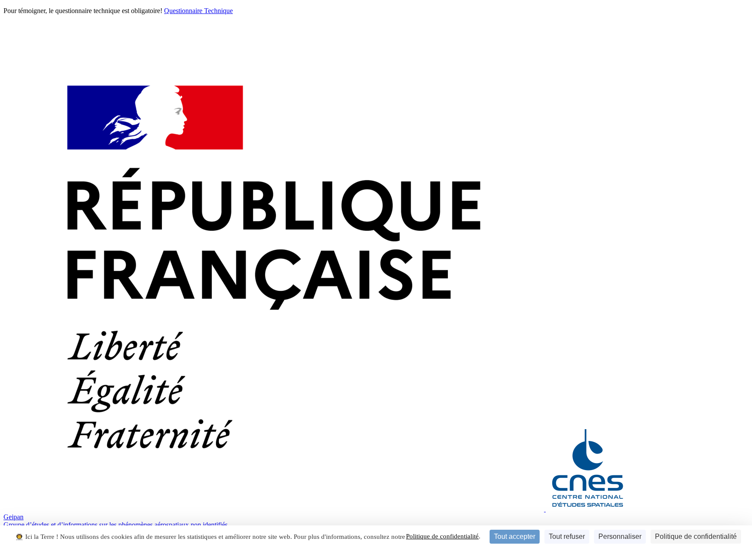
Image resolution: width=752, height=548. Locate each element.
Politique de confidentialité (442, 536)
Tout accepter (514, 536)
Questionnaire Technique (198, 10)
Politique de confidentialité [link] (696, 536)
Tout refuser (567, 536)
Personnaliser (619, 536)
